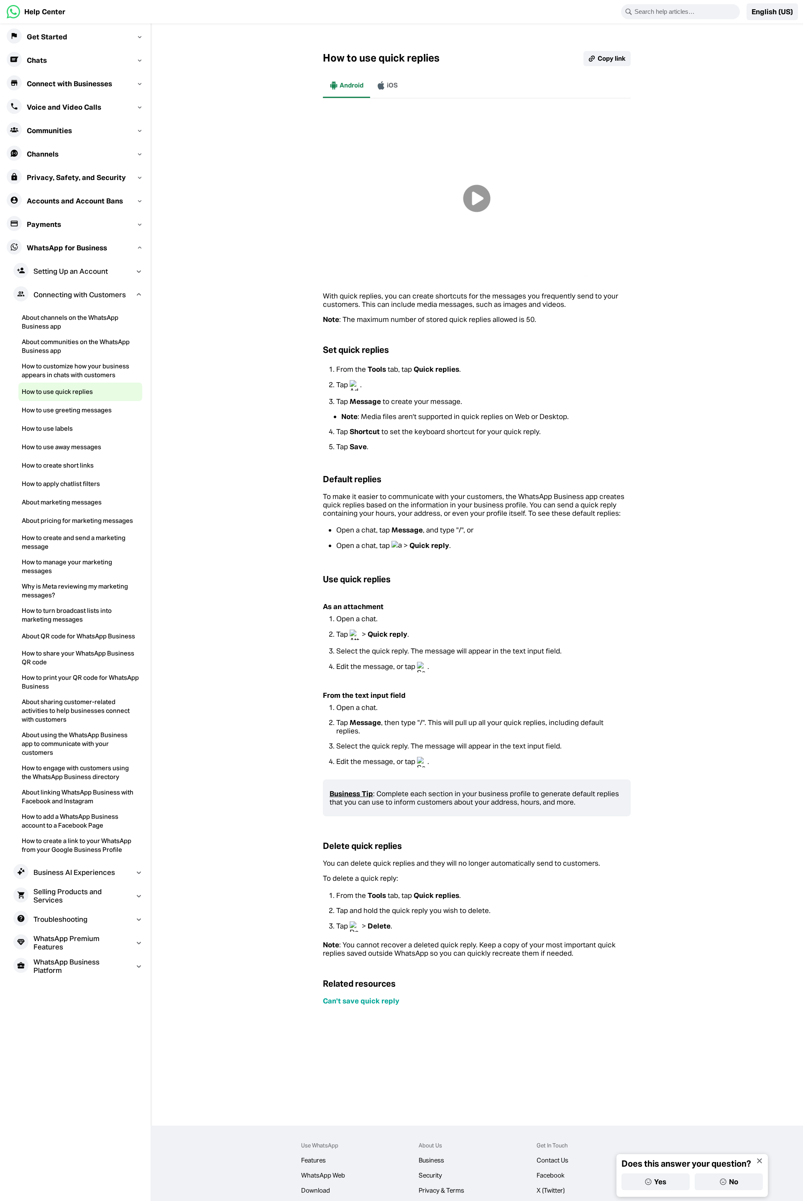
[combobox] (686, 11)
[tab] (346, 85)
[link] (36, 11)
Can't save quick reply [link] (361, 1001)
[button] (772, 11)
